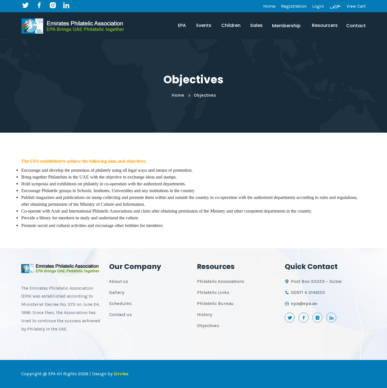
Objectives (208, 325)
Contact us (120, 314)
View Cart (356, 6)
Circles (121, 373)
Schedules (120, 303)
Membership (286, 25)
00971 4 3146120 (308, 292)
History (204, 314)
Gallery (116, 292)
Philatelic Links (213, 292)
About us (118, 281)
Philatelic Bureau (215, 303)
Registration (294, 6)
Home (269, 6)
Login (318, 6)
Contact (356, 25)
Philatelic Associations (220, 281)
